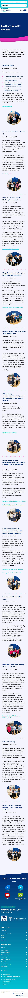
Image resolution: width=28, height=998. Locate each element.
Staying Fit (3, 961)
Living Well (3, 930)
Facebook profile (7, 106)
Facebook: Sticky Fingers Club (10, 249)
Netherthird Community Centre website (13, 505)
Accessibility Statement (21, 995)
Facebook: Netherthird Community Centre (14, 501)
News (2, 935)
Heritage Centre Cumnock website (12, 573)
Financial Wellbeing (6, 964)
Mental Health (4, 957)
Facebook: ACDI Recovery (9, 432)
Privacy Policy (16, 993)
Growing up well (5, 954)
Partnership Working (6, 933)
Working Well (4, 966)
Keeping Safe (4, 950)
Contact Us (3, 940)
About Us (3, 937)
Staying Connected (5, 959)
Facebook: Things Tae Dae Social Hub (12, 307)
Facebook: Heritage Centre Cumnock (12, 569)
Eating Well (4, 947)
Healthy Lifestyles (5, 952)
